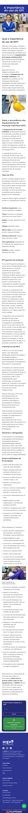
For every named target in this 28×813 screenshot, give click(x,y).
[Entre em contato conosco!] (14, 720)
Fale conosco (6, 687)
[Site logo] (15, 2)
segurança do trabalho (12, 336)
